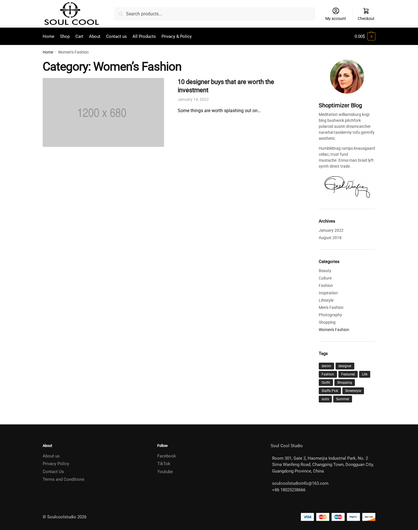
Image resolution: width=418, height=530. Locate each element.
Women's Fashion (334, 329)
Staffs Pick (330, 391)
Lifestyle (326, 300)
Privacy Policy (56, 463)
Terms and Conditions (63, 479)
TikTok (163, 463)
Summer (342, 399)
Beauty (325, 270)
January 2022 (331, 230)
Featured (348, 374)
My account (335, 18)
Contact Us (53, 471)
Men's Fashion (331, 307)
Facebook (166, 456)
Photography (330, 315)
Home (48, 52)
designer (344, 366)
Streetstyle (353, 391)
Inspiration (328, 293)
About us (51, 456)
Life (364, 374)
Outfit (326, 383)
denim (326, 366)
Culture (325, 278)
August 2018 (330, 237)
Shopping (327, 322)
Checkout (366, 18)
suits (325, 399)
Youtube (165, 471)
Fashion (326, 285)
